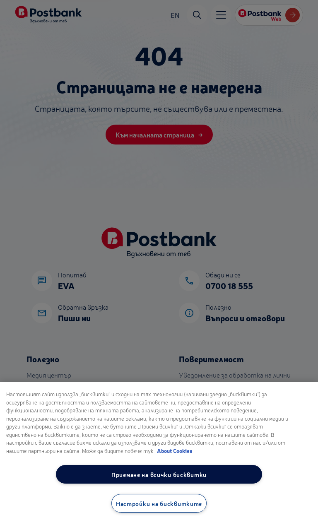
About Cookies (174, 450)
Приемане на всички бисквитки (159, 474)
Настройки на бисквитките (159, 503)
